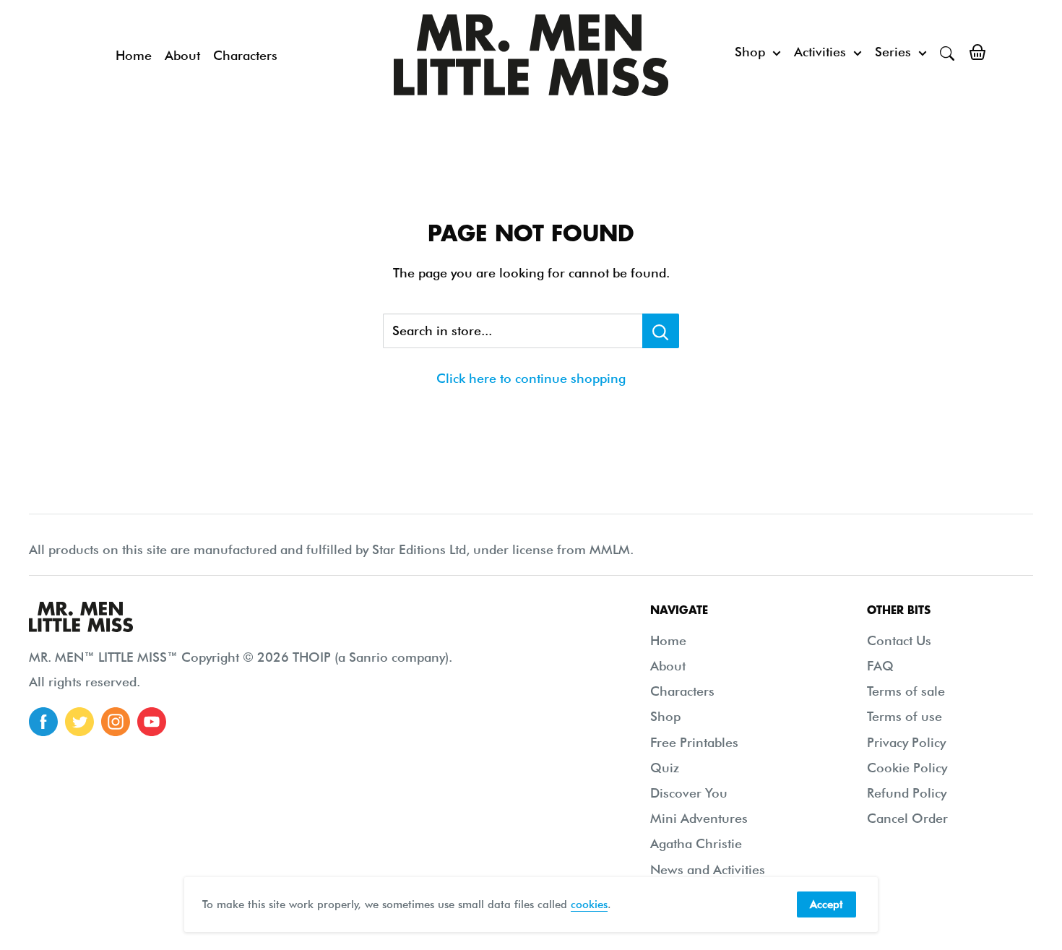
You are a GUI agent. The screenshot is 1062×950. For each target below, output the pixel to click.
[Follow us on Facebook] (43, 721)
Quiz (664, 767)
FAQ (880, 665)
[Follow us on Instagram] (115, 721)
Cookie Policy (907, 767)
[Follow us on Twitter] (79, 721)
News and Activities (707, 869)
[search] (947, 52)
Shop (750, 51)
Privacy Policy (906, 742)
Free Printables (694, 742)
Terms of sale (906, 691)
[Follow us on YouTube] (151, 721)
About (182, 55)
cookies (589, 904)
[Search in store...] (660, 331)
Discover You (689, 792)
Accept (826, 904)
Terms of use (904, 716)
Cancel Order (907, 818)
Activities (820, 51)
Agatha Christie (696, 843)
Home (134, 55)
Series (893, 51)
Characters (245, 55)
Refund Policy (906, 792)
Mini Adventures (699, 818)
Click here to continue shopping (531, 378)
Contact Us (899, 640)
